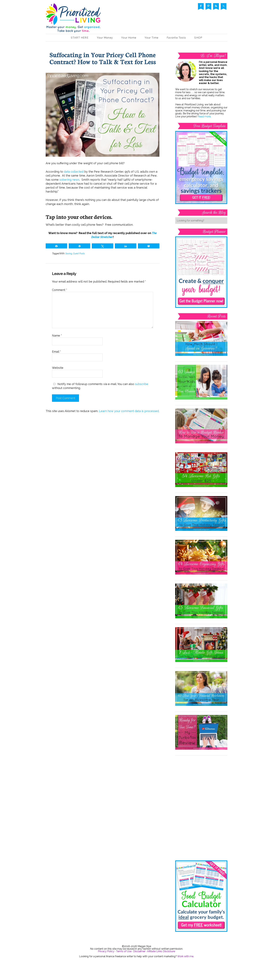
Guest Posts (79, 253)
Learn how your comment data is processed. (129, 411)
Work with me (185, 956)
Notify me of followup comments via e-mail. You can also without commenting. (100, 386)
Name (57, 335)
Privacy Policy (106, 951)
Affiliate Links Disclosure (161, 951)
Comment (59, 290)
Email (56, 351)
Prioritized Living (73, 18)
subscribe (141, 384)
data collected (73, 171)
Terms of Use (123, 951)
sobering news (69, 179)
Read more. (204, 116)
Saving (68, 253)
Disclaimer (139, 951)
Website (57, 367)
